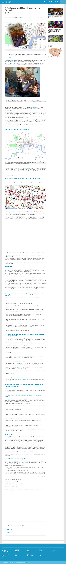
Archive (3, 555)
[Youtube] (51, 2)
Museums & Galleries (30, 555)
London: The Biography (12, 60)
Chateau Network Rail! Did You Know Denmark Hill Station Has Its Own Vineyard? (55, 44)
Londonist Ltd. (27, 562)
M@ (8, 12)
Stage (40, 556)
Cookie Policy (4, 556)
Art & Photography (17, 549)
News (40, 549)
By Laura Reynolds (50, 32)
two (18, 17)
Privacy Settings (4, 557)
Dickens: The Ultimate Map (9, 532)
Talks (52, 549)
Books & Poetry (17, 551)
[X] (45, 2)
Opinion (40, 550)
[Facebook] (47, 2)
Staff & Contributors (5, 554)
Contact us (4, 550)
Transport (52, 551)
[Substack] (54, 2)
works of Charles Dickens (28, 168)
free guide (17, 525)
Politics (40, 551)
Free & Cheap (29, 550)
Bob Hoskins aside (19, 363)
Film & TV (16, 556)
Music (28, 556)
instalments (21, 17)
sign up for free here (26, 20)
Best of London (17, 550)
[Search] (58, 2)
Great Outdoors (29, 551)
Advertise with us (5, 552)
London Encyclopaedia (33, 107)
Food (27, 549)
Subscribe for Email (5, 551)
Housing (28, 554)
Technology (53, 550)
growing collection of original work (15, 22)
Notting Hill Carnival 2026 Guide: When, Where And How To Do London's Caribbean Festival (54, 30)
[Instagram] (49, 2)
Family (16, 554)
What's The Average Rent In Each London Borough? (54, 57)
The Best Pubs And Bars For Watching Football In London (55, 17)
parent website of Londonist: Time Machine (18, 379)
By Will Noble (50, 46)
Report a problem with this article (9, 535)
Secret (40, 554)
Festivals (16, 555)
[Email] (56, 2)
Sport (40, 555)
